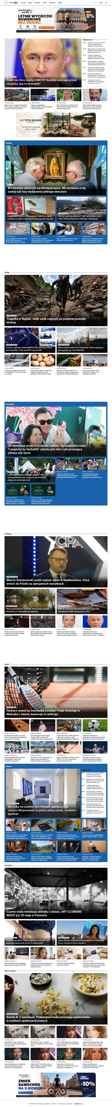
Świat (30, 3)
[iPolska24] (15, 2)
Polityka (37, 3)
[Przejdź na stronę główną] (6, 4)
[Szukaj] (95, 2)
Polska (23, 3)
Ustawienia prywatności (65, 1104)
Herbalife (52, 3)
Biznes (60, 3)
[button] (100, 3)
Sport (44, 3)
